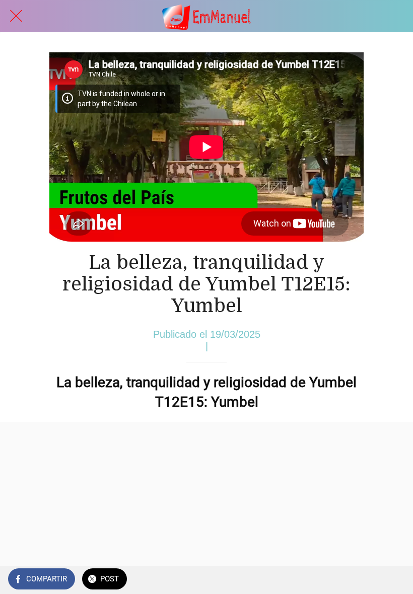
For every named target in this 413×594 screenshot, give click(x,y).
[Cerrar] (16, 16)
